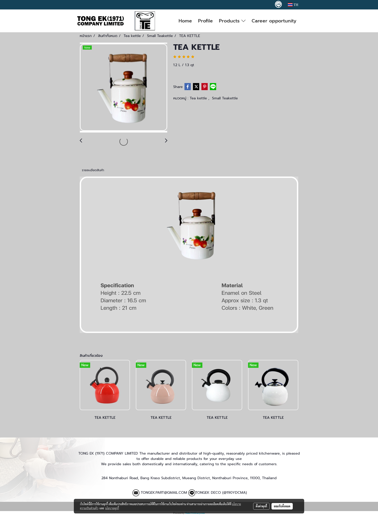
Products (230, 20)
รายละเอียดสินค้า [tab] (93, 170)
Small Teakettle (225, 98)
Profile (205, 20)
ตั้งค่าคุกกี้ (261, 506)
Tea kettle (199, 98)
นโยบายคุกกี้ (112, 508)
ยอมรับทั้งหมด (282, 506)
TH (295, 5)
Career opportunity (274, 20)
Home (185, 20)
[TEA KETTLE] (123, 88)
